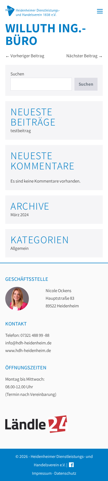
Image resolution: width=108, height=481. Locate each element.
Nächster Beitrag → (84, 56)
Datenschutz (65, 473)
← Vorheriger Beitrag (24, 56)
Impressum (42, 473)
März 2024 (19, 215)
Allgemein (19, 248)
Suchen (17, 74)
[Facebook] (71, 465)
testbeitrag (20, 130)
